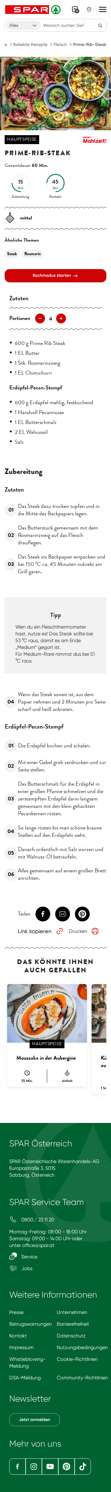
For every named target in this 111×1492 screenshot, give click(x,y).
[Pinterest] (66, 1466)
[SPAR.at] (34, 10)
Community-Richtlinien (82, 1378)
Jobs (26, 1268)
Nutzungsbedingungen (82, 1347)
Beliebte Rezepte (30, 44)
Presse (16, 1312)
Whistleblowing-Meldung (27, 1362)
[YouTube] (50, 1466)
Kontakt (18, 1336)
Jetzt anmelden (34, 1419)
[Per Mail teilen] (62, 914)
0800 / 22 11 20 (37, 1220)
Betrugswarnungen (30, 1324)
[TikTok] (83, 1466)
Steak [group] (12, 254)
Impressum (21, 1347)
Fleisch (60, 44)
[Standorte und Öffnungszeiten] (89, 9)
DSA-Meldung (25, 1378)
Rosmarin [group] (32, 254)
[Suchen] (100, 25)
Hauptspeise (22, 139)
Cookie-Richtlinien (77, 1359)
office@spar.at (38, 1245)
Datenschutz (71, 1336)
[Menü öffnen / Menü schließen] (102, 9)
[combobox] (23, 25)
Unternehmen (72, 1312)
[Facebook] (17, 1466)
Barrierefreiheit (73, 1324)
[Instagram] (34, 1466)
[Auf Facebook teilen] (42, 914)
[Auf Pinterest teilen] (82, 914)
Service (28, 1257)
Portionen (19, 318)
